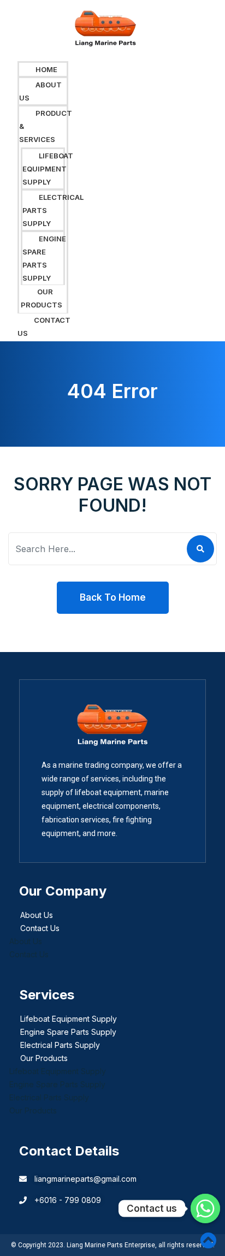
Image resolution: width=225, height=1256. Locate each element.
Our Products (44, 1058)
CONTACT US (43, 326)
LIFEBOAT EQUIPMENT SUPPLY (47, 168)
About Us (36, 915)
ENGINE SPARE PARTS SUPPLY (44, 258)
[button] (42, 26)
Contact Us (40, 928)
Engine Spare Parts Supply (68, 1031)
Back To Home (113, 597)
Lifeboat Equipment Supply (68, 1018)
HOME (46, 69)
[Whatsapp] (205, 1208)
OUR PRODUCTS (41, 298)
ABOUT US (40, 91)
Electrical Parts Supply (60, 1045)
